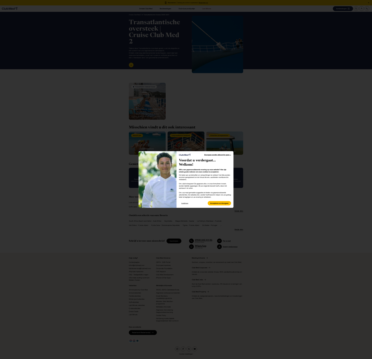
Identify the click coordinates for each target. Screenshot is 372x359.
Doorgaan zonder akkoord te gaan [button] (217, 155)
